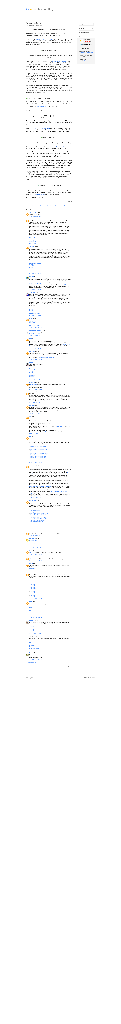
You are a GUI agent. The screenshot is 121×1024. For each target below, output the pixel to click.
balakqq (31, 310)
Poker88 (31, 610)
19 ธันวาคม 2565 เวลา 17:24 (35, 659)
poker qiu (31, 267)
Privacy (89, 677)
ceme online (32, 375)
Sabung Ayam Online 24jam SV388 (38, 517)
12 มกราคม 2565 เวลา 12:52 (35, 560)
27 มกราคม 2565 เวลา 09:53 (35, 570)
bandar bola (32, 378)
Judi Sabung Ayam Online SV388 (37, 520)
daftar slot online (33, 540)
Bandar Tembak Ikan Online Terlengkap (39, 448)
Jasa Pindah (33, 583)
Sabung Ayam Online (35, 510)
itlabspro (31, 392)
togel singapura (32, 240)
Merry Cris (32, 620)
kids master (32, 351)
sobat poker (32, 278)
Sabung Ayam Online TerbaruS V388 (38, 516)
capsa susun (32, 237)
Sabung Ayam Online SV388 (36, 521)
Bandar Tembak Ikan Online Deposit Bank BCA (40, 452)
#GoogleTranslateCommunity (59, 205)
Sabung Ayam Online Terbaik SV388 (38, 512)
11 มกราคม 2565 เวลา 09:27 (35, 547)
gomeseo (31, 362)
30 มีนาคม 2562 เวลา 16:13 (35, 315)
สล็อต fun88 (32, 559)
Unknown (31, 219)
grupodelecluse (33, 384)
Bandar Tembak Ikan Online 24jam (38, 456)
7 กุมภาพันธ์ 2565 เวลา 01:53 (35, 598)
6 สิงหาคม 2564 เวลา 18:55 (35, 433)
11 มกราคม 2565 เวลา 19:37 (35, 554)
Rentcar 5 (33, 632)
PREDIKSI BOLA (32, 324)
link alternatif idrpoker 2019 (35, 313)
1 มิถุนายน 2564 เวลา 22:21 (35, 413)
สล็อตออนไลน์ (32, 568)
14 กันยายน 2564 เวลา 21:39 (35, 529)
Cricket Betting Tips (48, 347)
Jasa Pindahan (32, 573)
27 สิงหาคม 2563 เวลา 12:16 (35, 389)
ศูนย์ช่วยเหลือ (86, 61)
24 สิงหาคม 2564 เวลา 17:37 (35, 462)
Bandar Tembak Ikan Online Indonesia (38, 457)
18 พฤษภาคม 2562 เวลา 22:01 (35, 327)
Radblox (31, 652)
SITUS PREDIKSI (32, 321)
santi (30, 531)
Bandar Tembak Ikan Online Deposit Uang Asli (40, 454)
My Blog (31, 601)
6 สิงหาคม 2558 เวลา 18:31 (35, 216)
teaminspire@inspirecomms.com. (86, 52)
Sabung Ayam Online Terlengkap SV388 (39, 518)
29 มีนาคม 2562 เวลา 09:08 (35, 273)
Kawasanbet (32, 382)
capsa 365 (31, 265)
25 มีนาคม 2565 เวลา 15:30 (35, 633)
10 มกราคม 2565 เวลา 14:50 (35, 535)
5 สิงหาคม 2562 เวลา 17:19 (35, 335)
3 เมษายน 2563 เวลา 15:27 (35, 379)
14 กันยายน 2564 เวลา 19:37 (35, 497)
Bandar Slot (60, 426)
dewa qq (31, 264)
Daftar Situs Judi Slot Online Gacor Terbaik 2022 (40, 486)
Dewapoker (31, 607)
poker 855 (31, 309)
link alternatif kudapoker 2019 (36, 263)
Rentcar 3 (33, 629)
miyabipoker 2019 (33, 312)
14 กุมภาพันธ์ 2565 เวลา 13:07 (36, 617)
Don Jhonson (32, 465)
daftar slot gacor (33, 543)
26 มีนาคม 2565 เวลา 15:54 (35, 650)
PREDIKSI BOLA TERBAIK (34, 325)
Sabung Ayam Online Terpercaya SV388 (39, 513)
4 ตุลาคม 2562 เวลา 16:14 (35, 348)
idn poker (31, 368)
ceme (30, 373)
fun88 (30, 533)
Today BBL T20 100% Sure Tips (36, 347)
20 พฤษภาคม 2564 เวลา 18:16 (35, 402)
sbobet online (32, 238)
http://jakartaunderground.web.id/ (46, 357)
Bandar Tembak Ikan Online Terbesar (38, 449)
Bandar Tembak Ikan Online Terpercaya (39, 450)
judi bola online (32, 369)
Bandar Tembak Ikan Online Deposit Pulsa (39, 453)
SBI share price (32, 642)
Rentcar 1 (33, 626)
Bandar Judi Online (49, 431)
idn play (31, 371)
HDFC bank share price (34, 648)
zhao (30, 318)
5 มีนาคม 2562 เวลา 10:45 (35, 243)
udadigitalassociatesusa (35, 330)
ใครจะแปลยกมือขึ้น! (33, 23)
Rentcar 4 (33, 630)
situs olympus (32, 545)
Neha (30, 338)
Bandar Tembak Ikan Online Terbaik (38, 446)
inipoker (50, 280)
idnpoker (31, 372)
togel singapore (32, 241)
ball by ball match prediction (59, 347)
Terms (93, 677)
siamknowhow (32, 212)
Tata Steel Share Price (34, 644)
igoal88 (31, 563)
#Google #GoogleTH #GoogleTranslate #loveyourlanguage (41, 205)
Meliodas (31, 276)
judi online (31, 376)
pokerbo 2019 (63, 284)
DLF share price (32, 646)
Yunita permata (33, 292)
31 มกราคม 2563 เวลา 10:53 (35, 359)
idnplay (31, 367)
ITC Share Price (32, 645)
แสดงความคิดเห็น (32, 662)
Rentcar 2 (33, 627)
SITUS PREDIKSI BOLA (34, 320)
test (30, 416)
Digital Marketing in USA (34, 333)
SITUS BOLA (32, 322)
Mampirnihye (32, 538)
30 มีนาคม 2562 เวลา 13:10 (35, 289)
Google (85, 677)
